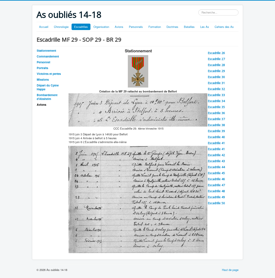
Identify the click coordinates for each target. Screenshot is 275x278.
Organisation (101, 27)
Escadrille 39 (216, 131)
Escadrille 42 (216, 155)
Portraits (42, 68)
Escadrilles (81, 27)
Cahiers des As (224, 27)
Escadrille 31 (216, 83)
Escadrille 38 (216, 125)
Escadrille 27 (216, 59)
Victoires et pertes (49, 74)
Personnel (43, 62)
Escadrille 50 (216, 203)
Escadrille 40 (216, 137)
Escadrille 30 (216, 77)
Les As (204, 27)
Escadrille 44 (216, 167)
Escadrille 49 (216, 197)
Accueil (43, 27)
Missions (43, 79)
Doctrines (172, 27)
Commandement (48, 56)
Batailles (189, 27)
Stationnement (46, 50)
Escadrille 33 (216, 95)
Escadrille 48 (216, 191)
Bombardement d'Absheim (47, 97)
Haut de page (230, 270)
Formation (154, 27)
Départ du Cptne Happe (48, 87)
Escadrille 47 (216, 185)
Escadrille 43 (216, 161)
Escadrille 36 (216, 113)
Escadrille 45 (216, 173)
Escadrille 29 (216, 71)
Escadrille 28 (216, 65)
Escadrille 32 (216, 89)
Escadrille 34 (216, 101)
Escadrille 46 (216, 179)
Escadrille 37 (216, 119)
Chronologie (61, 27)
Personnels (136, 27)
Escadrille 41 (216, 143)
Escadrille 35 (216, 107)
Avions (119, 27)
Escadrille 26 (216, 53)
